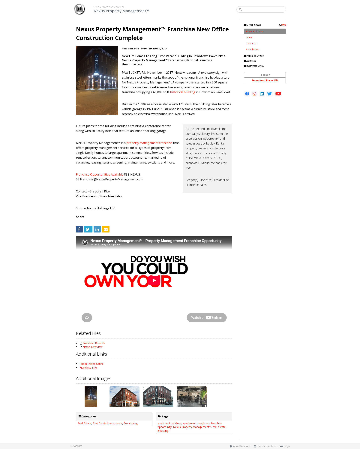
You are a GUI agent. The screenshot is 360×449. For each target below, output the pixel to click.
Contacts (251, 43)
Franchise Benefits (94, 343)
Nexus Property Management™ (121, 10)
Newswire (76, 446)
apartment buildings (170, 423)
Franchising (130, 423)
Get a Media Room (267, 446)
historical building (182, 92)
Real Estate (84, 423)
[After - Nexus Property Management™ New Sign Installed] (97, 80)
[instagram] (254, 94)
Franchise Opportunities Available (99, 174)
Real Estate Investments (107, 423)
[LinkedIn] (262, 94)
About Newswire (242, 446)
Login (287, 446)
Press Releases (255, 31)
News (249, 37)
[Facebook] (247, 94)
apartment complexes (196, 423)
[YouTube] (278, 94)
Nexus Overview (92, 347)
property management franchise (149, 143)
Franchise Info (88, 367)
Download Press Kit (265, 80)
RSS (283, 25)
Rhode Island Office (92, 364)
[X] (269, 94)
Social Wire (252, 49)
